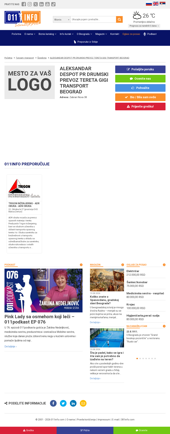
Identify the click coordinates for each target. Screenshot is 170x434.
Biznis (57, 19)
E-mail (115, 419)
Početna (16, 34)
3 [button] (143, 358)
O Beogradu (83, 34)
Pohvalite (142, 88)
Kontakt (114, 34)
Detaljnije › (10, 346)
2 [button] (140, 358)
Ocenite (143, 430)
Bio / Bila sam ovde (142, 97)
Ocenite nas (142, 78)
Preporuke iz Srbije (87, 41)
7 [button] (155, 358)
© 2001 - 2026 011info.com (50, 419)
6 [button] (152, 358)
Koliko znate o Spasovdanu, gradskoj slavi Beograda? (104, 300)
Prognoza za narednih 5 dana (143, 26)
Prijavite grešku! (142, 106)
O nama (28, 34)
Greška (30, 430)
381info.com (127, 419)
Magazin (100, 34)
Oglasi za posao (131, 34)
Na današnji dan (137, 326)
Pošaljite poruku (142, 69)
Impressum (104, 419)
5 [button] (149, 358)
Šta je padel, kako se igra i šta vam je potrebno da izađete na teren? (107, 356)
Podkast (151, 34)
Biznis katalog (46, 34)
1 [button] (137, 358)
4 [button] (146, 358)
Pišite (87, 430)
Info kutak (65, 34)
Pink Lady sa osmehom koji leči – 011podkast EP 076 (39, 319)
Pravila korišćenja (86, 419)
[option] (146, 336)
